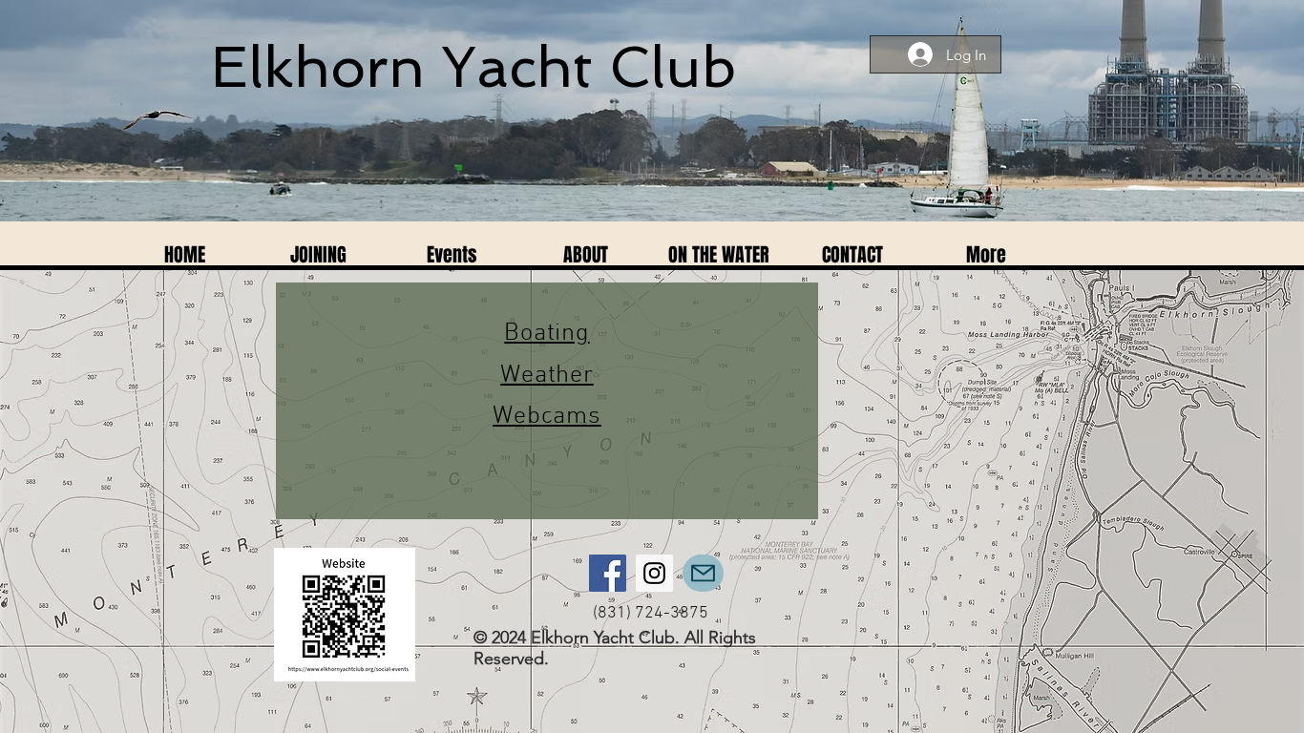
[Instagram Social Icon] (654, 573)
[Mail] (703, 573)
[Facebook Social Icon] (607, 573)
